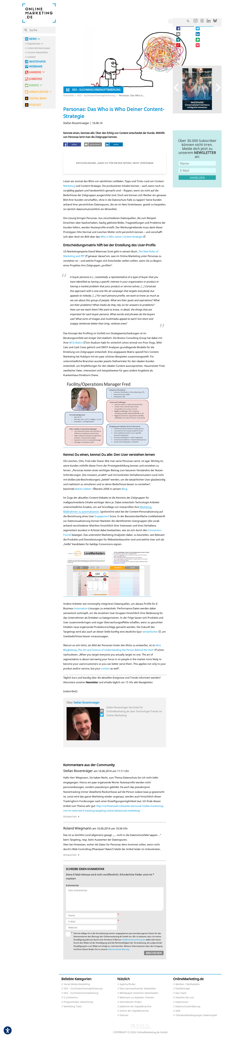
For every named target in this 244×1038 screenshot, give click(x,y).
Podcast (124, 1015)
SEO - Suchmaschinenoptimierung (96, 95)
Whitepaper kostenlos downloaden (139, 993)
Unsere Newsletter (37, 52)
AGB (177, 1010)
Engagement (102, 516)
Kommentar (72, 885)
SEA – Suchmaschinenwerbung (81, 993)
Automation (81, 608)
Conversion (154, 530)
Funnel (67, 534)
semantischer (150, 631)
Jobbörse (35, 79)
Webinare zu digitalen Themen (137, 997)
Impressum (181, 1002)
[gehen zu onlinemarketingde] (196, 21)
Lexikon (31, 57)
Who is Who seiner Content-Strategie (121, 236)
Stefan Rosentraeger (87, 702)
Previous (178, 87)
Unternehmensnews (38, 48)
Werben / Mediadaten (187, 984)
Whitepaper (37, 61)
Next (217, 87)
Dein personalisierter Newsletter (138, 988)
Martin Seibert (83, 488)
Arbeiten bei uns (184, 997)
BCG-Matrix (76, 342)
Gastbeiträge (182, 988)
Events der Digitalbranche (134, 1010)
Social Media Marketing (77, 984)
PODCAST (35, 104)
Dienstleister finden (131, 1002)
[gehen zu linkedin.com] (208, 21)
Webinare (35, 66)
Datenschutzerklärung (118, 949)
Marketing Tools (73, 1006)
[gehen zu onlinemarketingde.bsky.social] (215, 21)
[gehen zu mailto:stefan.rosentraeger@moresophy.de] (102, 711)
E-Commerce (71, 997)
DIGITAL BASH (38, 98)
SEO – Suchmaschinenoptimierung (83, 988)
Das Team (180, 993)
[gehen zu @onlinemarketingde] (202, 21)
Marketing (69, 185)
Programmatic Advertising (78, 1002)
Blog (124, 488)
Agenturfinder (128, 984)
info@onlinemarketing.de (133, 939)
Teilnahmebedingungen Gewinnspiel (196, 1015)
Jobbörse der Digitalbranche (135, 1006)
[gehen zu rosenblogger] (102, 715)
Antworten (70, 816)
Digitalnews (34, 43)
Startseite (68, 95)
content (105, 668)
